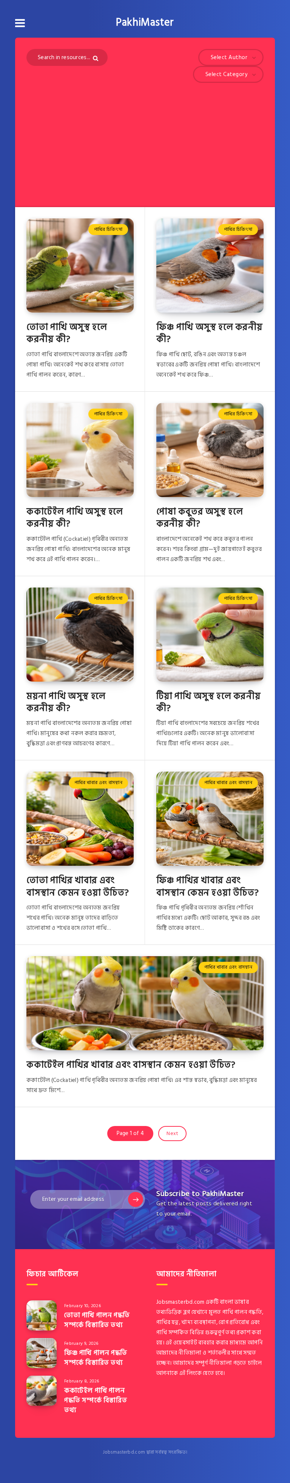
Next (172, 1133)
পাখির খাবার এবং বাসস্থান (98, 782)
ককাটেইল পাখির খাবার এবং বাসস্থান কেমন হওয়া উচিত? (130, 1064)
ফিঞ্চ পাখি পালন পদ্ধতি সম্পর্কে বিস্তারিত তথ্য (95, 1357)
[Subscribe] (135, 1199)
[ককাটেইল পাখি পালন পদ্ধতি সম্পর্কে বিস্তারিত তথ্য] (41, 1391)
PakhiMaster (145, 22)
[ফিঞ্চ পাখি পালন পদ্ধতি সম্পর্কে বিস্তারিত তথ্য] (41, 1353)
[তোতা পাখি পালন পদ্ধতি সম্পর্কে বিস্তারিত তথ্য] (41, 1315)
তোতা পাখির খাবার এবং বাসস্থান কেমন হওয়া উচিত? (77, 886)
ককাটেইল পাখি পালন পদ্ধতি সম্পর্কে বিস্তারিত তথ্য (95, 1400)
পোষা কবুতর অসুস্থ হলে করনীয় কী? (199, 517)
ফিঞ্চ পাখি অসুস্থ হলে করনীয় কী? (209, 333)
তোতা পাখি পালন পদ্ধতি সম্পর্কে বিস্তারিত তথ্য (97, 1320)
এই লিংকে (190, 1373)
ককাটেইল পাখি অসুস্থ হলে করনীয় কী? (74, 517)
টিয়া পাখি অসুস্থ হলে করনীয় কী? (208, 702)
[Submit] (96, 58)
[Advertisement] (145, 139)
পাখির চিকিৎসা (108, 229)
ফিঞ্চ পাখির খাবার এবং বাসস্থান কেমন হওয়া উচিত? (207, 886)
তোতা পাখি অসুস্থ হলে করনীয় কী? (66, 333)
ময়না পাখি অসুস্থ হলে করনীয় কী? (66, 702)
